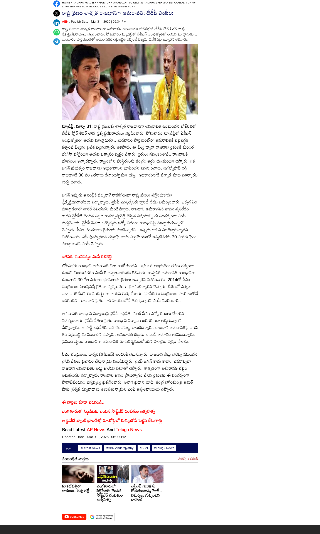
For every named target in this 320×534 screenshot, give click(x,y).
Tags (67, 448)
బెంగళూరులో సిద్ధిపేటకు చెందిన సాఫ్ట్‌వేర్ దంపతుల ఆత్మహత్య (110, 492)
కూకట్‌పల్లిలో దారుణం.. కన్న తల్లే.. (77, 488)
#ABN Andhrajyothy (119, 447)
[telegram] (56, 41)
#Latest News (90, 447)
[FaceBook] (56, 3)
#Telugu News (164, 447)
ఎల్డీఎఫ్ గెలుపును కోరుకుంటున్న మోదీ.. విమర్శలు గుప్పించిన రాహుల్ (146, 492)
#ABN (144, 447)
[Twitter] (56, 13)
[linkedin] (56, 22)
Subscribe (77, 516)
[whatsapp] (56, 32)
